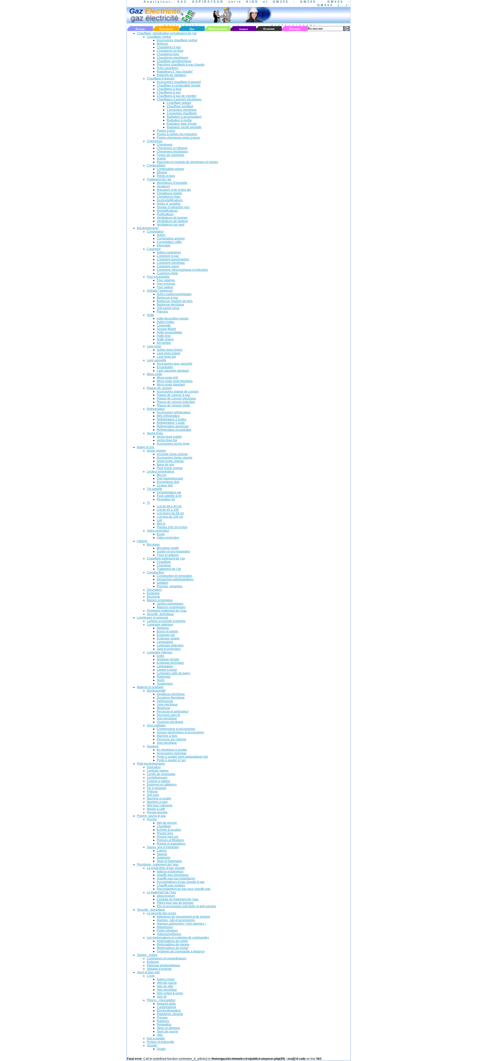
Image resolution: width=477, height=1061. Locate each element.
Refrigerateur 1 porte (171, 423)
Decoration (154, 589)
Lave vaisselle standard (173, 370)
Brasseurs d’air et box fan (174, 190)
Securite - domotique (151, 909)
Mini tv (161, 523)
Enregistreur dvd (168, 482)
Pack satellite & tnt (169, 496)
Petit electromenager (151, 763)
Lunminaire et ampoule (152, 617)
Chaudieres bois (168, 54)
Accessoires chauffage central (177, 40)
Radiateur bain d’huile (182, 123)
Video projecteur (158, 530)
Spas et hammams (169, 861)
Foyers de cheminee (170, 155)
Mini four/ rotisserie (159, 805)
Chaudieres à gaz (169, 47)
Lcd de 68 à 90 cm (169, 506)
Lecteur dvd (165, 485)
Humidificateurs (167, 210)
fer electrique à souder (172, 749)
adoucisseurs (166, 896)
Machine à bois (167, 736)
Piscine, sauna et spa (151, 816)
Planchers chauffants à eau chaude (180, 64)
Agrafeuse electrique (171, 694)
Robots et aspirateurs (171, 843)
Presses (162, 1017)
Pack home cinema (170, 468)
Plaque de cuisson (159, 388)
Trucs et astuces (168, 555)
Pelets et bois (166, 176)
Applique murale (168, 659)
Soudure (153, 746)
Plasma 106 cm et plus (172, 527)
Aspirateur (154, 767)
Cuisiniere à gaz (168, 256)
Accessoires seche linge (173, 443)
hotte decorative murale (173, 318)
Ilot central (164, 343)
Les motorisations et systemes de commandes (178, 937)
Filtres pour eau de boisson (175, 902)
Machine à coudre (159, 798)
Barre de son (165, 464)
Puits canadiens (167, 68)
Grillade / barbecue (160, 290)
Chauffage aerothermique (174, 61)
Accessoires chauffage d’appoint (179, 82)
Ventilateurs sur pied (170, 224)
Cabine (162, 850)
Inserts (161, 158)
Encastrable (165, 367)
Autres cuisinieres (169, 252)
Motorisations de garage (173, 944)
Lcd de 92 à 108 (168, 509)
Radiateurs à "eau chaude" (175, 71)
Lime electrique (167, 704)
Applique (163, 628)
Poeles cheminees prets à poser (178, 137)
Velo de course (167, 982)
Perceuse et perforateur (173, 711)
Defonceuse (165, 701)
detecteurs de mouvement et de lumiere (183, 916)
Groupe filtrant (166, 329)
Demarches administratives (175, 579)
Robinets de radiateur (171, 75)
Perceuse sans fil (168, 715)
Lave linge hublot (168, 353)
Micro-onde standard (171, 384)
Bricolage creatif (168, 548)
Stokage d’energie (159, 969)
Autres (161, 235)
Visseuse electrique (170, 722)
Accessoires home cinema (174, 457)
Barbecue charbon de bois (175, 301)
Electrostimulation (169, 1010)
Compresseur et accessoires (176, 729)
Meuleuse (163, 708)
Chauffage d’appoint (160, 78)
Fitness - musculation (161, 1000)
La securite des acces (161, 913)
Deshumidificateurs (170, 200)
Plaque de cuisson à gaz (173, 395)
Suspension (165, 683)
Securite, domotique (160, 614)
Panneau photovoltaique (163, 965)
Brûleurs (162, 43)
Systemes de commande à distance (181, 951)
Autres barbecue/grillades (174, 294)
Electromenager (148, 228)
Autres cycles (166, 979)
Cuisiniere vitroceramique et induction (182, 270)
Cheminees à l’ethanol (172, 148)
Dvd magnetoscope (170, 478)
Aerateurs (163, 186)
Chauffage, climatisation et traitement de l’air (167, 33)
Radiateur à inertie (179, 120)
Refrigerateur (156, 409)
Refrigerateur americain (173, 426)
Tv (148, 503)
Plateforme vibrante (170, 1014)
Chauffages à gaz (169, 92)
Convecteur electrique (182, 110)
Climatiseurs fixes (169, 196)
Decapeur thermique (171, 697)
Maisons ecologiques (171, 607)
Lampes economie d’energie (166, 621)
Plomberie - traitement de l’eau (157, 864)
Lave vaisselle (156, 360)
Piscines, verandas (169, 586)
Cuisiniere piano (168, 266)
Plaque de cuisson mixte (173, 405)
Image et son (145, 447)
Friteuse (152, 791)
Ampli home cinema (170, 461)
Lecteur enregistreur (160, 471)
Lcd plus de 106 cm (170, 516)
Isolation (162, 583)
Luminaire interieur (159, 652)
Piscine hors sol (167, 836)
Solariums (163, 857)
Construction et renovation (174, 576)
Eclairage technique (170, 663)
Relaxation (164, 1024)
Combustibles (156, 165)
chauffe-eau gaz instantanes (176, 878)
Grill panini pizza (168, 308)
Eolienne (153, 962)
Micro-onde (154, 374)
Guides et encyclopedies (173, 551)
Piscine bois (165, 833)
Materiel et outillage (150, 687)
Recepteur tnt (166, 499)
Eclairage (153, 593)
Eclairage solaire (168, 638)
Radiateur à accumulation (184, 116)
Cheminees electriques (172, 151)
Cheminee (164, 565)
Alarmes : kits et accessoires (176, 920)
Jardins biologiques (170, 603)
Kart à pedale (156, 1038)
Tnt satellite (154, 489)
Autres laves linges (169, 350)
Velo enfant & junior (170, 993)
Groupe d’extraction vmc (173, 207)
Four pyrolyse (166, 283)
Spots (160, 680)
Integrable (163, 245)
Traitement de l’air (159, 179)
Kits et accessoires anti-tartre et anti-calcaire (186, 906)
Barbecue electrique (170, 304)
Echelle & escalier (169, 829)
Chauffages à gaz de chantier (177, 96)
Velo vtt (161, 996)
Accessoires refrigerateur (174, 412)
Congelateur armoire (171, 238)
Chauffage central (159, 37)
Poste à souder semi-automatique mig (182, 756)
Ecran (161, 534)
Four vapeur (165, 287)
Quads (161, 1049)
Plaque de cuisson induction (176, 402)
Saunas (162, 854)
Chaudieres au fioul (170, 50)
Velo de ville (165, 986)
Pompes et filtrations (170, 840)
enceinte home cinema (172, 454)
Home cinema (156, 450)
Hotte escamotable (169, 332)
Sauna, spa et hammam (163, 847)
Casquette (164, 325)
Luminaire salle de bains (173, 673)
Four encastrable (158, 276)
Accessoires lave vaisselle (174, 363)
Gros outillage (156, 725)
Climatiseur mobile (169, 193)
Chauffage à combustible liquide (178, 85)
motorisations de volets (172, 941)
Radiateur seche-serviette (184, 127)
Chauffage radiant (179, 103)
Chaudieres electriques (172, 57)
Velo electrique (167, 989)
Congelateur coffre (169, 242)
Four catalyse (166, 280)
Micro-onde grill (167, 377)
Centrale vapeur (158, 770)
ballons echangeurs (170, 871)
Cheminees (154, 141)
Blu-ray (161, 475)
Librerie (142, 541)
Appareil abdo (166, 1003)
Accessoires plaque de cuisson (178, 391)
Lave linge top (166, 356)
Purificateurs (165, 214)
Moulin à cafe (156, 809)
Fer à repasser (156, 788)
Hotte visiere (165, 339)
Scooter (152, 1045)
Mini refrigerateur (168, 416)
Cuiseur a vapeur (158, 781)
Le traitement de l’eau (161, 892)
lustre (160, 656)
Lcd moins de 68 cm (170, 513)
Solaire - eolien (147, 955)
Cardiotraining (166, 1007)
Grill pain (153, 795)
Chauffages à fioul (169, 89)
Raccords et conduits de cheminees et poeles (187, 162)
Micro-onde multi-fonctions (175, 381)
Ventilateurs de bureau (172, 217)
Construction (155, 572)
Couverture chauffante (182, 113)
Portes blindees (167, 930)
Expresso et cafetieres (162, 784)
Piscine (152, 819)
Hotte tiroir (164, 336)
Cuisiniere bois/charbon (173, 259)
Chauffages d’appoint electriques (179, 99)
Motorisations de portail (172, 948)
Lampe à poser (167, 669)
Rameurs (163, 1021)
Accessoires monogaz (172, 753)
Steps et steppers (168, 1028)
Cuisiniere (154, 249)
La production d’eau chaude (166, 868)
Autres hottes (165, 322)
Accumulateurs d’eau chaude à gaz (180, 882)
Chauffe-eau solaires (171, 885)
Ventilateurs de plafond (172, 221)
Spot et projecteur (169, 649)
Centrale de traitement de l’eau (178, 899)
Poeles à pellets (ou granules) (177, 134)
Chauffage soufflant (180, 106)
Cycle (151, 976)
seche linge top (167, 440)
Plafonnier (164, 676)
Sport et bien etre (148, 972)
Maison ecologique (160, 600)
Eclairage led (166, 635)
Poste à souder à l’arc (171, 760)
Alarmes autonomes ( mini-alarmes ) (181, 923)
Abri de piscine (167, 823)
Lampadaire (165, 642)
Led (159, 520)
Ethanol (162, 172)
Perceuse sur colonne (171, 739)
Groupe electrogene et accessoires (180, 732)
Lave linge (154, 346)
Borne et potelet (167, 631)
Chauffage (164, 562)
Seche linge (155, 433)
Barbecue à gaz (167, 297)
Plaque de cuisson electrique (176, 398)
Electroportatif (156, 690)
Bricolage (153, 544)
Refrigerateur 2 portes (171, 419)
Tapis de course (167, 1031)
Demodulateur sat (169, 492)
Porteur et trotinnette (160, 1042)
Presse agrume (157, 812)
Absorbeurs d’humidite (172, 183)
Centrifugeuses (157, 777)
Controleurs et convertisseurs (166, 958)
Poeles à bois (166, 130)
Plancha (162, 311)
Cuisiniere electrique (171, 263)
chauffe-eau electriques (173, 875)
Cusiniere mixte (167, 273)
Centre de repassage (161, 774)
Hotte (150, 315)
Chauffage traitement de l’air (166, 558)
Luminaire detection (170, 645)
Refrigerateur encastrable (174, 430)
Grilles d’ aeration (169, 203)
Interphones (165, 927)
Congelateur (155, 231)
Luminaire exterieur (160, 624)
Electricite (153, 596)
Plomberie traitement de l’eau (167, 610)
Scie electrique (167, 718)
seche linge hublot (169, 436)
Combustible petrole (170, 169)
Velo (160, 1035)
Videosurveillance (169, 934)
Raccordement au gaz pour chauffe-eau (183, 889)
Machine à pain (157, 802)
